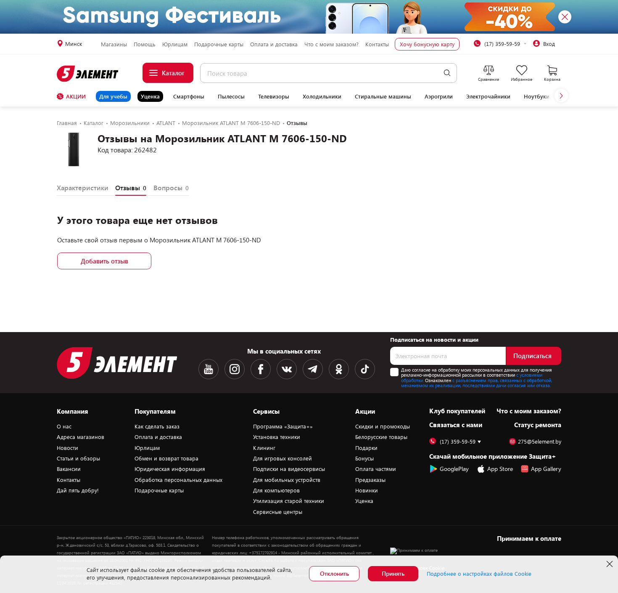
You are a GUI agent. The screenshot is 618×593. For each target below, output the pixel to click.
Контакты (377, 44)
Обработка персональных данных (178, 480)
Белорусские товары (381, 437)
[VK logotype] (287, 369)
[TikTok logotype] (365, 369)
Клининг (264, 448)
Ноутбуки (536, 96)
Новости (67, 448)
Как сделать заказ (157, 426)
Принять (393, 573)
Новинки (366, 490)
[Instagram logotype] (234, 369)
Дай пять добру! (78, 490)
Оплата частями (375, 469)
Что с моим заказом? (331, 44)
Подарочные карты (218, 44)
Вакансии (69, 469)
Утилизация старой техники (288, 501)
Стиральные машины (383, 96)
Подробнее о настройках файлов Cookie (479, 573)
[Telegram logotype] (313, 369)
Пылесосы (231, 96)
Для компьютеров (276, 490)
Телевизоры (273, 96)
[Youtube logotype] (208, 369)
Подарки (366, 448)
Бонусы (364, 458)
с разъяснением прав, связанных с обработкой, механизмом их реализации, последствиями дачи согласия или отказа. (476, 383)
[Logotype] (88, 74)
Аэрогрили (439, 96)
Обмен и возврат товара (166, 458)
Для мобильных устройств (286, 480)
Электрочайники (488, 96)
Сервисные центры (277, 512)
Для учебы (113, 96)
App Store (500, 469)
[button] (561, 95)
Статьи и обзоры (78, 458)
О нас (64, 426)
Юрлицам (175, 44)
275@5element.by (539, 441)
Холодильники (322, 96)
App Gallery (546, 469)
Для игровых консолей (282, 458)
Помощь (145, 44)
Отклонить (334, 573)
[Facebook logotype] (261, 369)
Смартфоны (188, 96)
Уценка (150, 96)
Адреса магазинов (80, 437)
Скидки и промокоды (382, 426)
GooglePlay (454, 469)
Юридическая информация (170, 469)
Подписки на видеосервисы (289, 469)
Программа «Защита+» (283, 426)
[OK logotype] (339, 369)
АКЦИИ (76, 96)
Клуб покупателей (457, 411)
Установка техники (276, 437)
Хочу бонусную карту (427, 44)
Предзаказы (370, 480)
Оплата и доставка (274, 44)
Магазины (114, 44)
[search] (447, 73)
